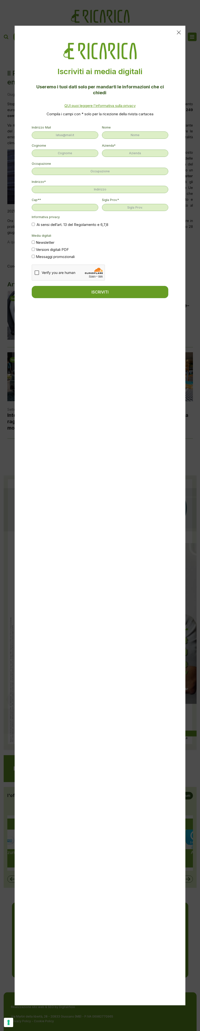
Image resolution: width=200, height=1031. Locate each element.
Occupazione (41, 163)
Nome (106, 127)
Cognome (39, 145)
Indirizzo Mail (41, 127)
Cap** (36, 200)
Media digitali (41, 235)
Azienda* (109, 145)
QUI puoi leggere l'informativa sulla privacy (100, 105)
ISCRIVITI (100, 292)
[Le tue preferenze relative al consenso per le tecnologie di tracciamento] (8, 1022)
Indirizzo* (39, 182)
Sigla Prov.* (110, 200)
